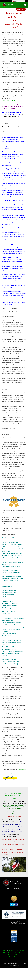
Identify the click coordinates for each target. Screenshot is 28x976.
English (5, 950)
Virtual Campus (7, 952)
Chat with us (21, 9)
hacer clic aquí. (22, 769)
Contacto (22, 950)
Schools (10, 950)
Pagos (16, 950)
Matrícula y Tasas (9, 955)
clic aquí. (10, 773)
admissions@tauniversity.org (9, 100)
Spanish (16, 1)
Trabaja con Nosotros (19, 952)
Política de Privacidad (14, 957)
